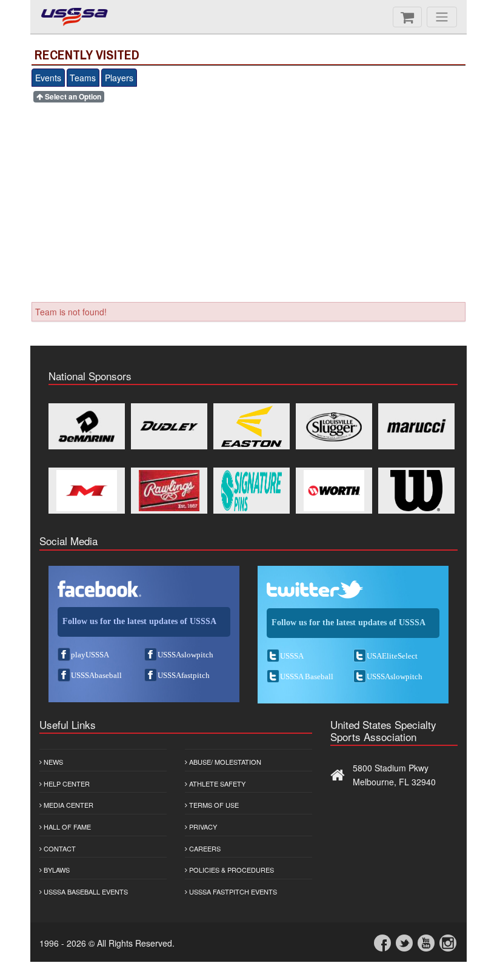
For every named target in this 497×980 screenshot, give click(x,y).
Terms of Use (213, 805)
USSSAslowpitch (185, 654)
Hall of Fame (66, 826)
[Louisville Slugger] (334, 426)
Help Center (66, 783)
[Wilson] (416, 490)
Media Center (67, 805)
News (52, 762)
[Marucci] (416, 426)
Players (119, 78)
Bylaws (56, 869)
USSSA (292, 655)
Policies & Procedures (230, 869)
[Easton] (251, 426)
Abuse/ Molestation (224, 762)
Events (48, 78)
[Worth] (334, 490)
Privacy (202, 826)
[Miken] (86, 490)
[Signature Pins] (251, 490)
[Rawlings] (169, 490)
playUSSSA (90, 654)
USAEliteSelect (392, 655)
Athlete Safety (216, 783)
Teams (83, 78)
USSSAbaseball (96, 675)
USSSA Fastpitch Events (232, 891)
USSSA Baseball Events (85, 891)
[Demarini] (86, 426)
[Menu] (442, 17)
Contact (59, 848)
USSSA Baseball (306, 676)
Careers (204, 848)
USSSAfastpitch (184, 675)
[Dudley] (169, 426)
